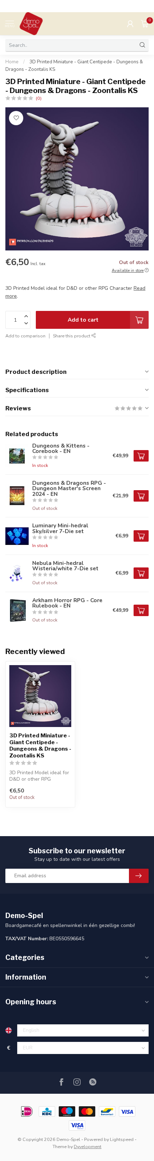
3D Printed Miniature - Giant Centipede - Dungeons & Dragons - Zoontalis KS (40, 745)
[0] (145, 23)
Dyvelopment (87, 1146)
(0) (39, 98)
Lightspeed (122, 1139)
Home (12, 62)
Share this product (72, 336)
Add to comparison (25, 336)
